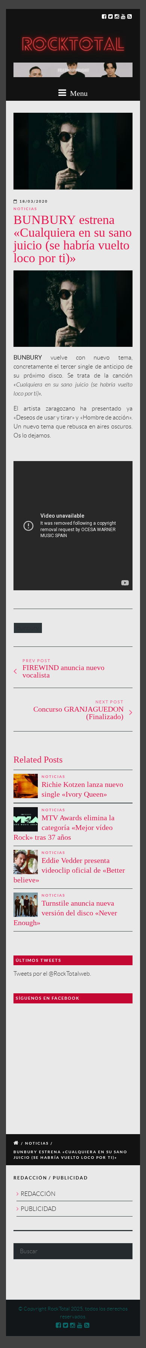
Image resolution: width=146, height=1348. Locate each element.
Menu (78, 93)
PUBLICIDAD (38, 1209)
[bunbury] (73, 151)
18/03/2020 (33, 201)
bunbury (28, 628)
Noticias (25, 209)
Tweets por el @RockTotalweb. (52, 973)
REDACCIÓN (38, 1194)
